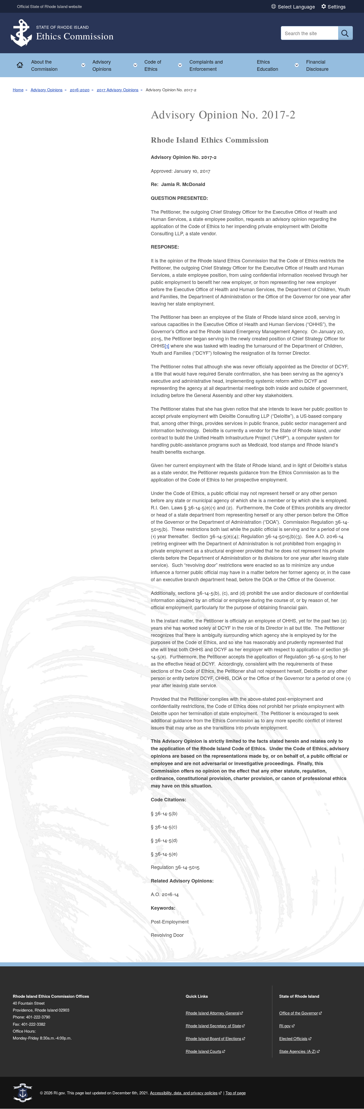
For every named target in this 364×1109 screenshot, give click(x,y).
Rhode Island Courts (203, 1051)
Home (18, 89)
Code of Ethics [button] (164, 65)
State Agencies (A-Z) (297, 1051)
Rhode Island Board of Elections (213, 1038)
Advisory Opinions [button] (116, 65)
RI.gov (285, 1025)
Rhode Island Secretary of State (213, 1025)
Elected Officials (293, 1038)
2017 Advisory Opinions (118, 89)
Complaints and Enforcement (206, 65)
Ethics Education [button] (279, 65)
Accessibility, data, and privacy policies (184, 1092)
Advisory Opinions (47, 89)
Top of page (235, 1092)
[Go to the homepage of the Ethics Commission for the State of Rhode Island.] (24, 33)
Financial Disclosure (317, 65)
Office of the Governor (298, 1013)
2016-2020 (80, 89)
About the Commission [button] (59, 65)
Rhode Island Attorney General (212, 1013)
